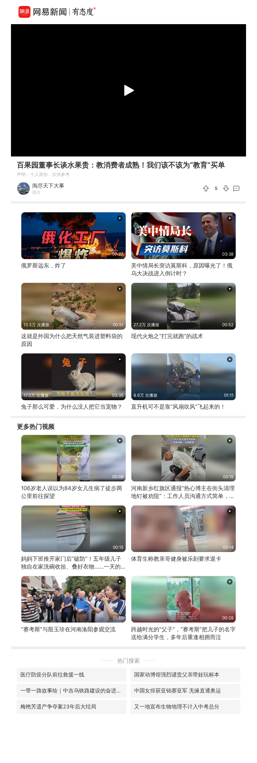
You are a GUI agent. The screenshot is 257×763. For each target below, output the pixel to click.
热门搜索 (128, 660)
